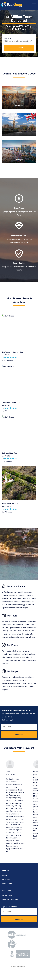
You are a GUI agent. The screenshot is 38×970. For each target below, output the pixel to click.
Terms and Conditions (10, 900)
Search (20, 48)
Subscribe (19, 735)
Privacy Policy (7, 895)
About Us (5, 875)
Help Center (6, 880)
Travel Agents (7, 884)
